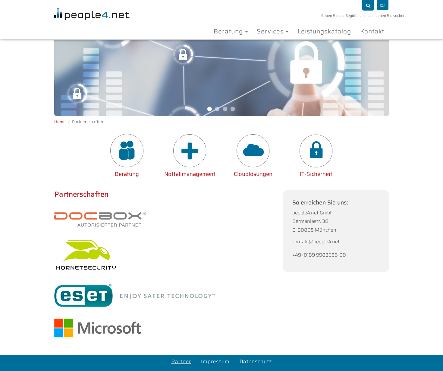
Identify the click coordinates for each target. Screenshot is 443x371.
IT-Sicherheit (316, 174)
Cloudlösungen (253, 174)
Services (271, 31)
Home (60, 122)
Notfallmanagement (189, 174)
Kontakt (372, 31)
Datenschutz (256, 361)
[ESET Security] (134, 295)
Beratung (229, 31)
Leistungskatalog (324, 31)
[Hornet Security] (86, 254)
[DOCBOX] (100, 223)
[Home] (90, 8)
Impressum (215, 361)
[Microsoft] (97, 328)
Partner (181, 361)
